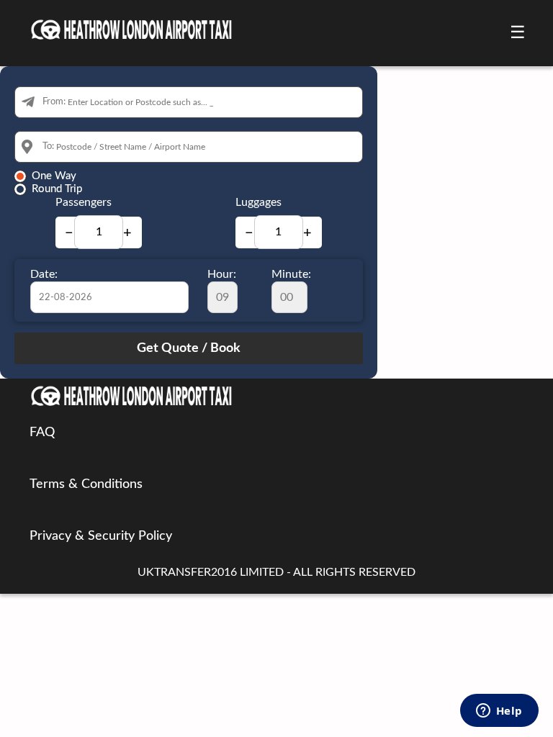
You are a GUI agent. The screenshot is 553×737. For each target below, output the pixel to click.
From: (54, 102)
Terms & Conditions (86, 484)
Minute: (291, 274)
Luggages (258, 202)
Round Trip (57, 189)
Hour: (221, 274)
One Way (54, 176)
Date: (44, 274)
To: (48, 146)
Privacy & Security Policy (101, 536)
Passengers (83, 202)
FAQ (42, 432)
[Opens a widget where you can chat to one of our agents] (499, 712)
